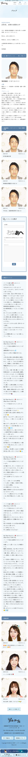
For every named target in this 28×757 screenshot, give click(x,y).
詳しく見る (21, 55)
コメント (6, 245)
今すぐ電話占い (7, 738)
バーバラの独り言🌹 (9, 283)
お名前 (5, 224)
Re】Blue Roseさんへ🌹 (10, 342)
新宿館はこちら (19, 738)
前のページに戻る (13, 709)
